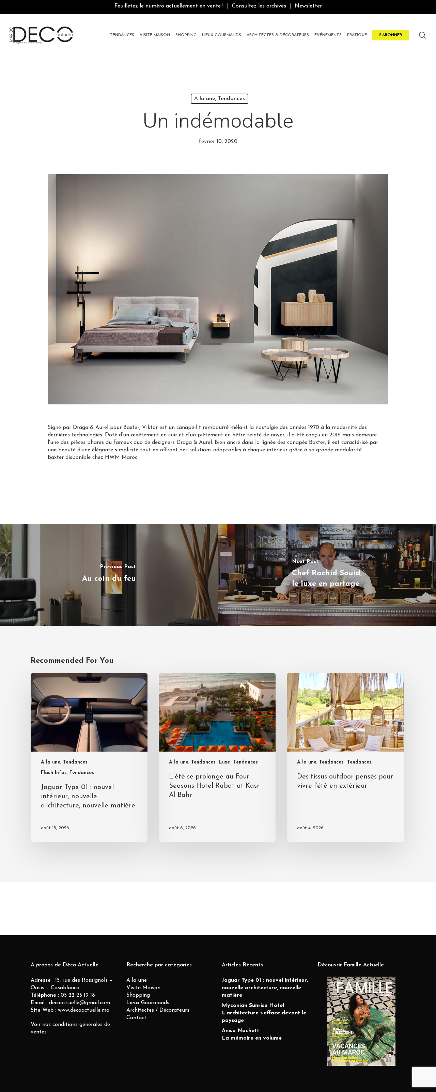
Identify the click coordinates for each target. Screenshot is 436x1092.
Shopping (138, 995)
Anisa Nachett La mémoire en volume (252, 1034)
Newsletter (308, 6)
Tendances (245, 762)
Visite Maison (143, 988)
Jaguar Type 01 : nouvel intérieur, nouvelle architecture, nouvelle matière (265, 988)
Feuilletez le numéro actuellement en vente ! (168, 6)
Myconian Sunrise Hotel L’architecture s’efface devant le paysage (264, 1013)
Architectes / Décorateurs (157, 1010)
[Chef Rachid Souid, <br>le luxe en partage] (327, 575)
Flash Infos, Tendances (67, 772)
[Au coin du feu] (109, 575)
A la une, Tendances (219, 98)
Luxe (224, 762)
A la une (136, 980)
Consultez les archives (259, 6)
